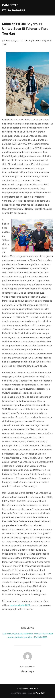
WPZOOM (40, 693)
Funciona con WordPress (27, 688)
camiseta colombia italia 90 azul (17, 634)
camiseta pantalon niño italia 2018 (31, 637)
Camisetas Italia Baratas (13, 7)
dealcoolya (11, 40)
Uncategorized (31, 40)
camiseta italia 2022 (20, 605)
